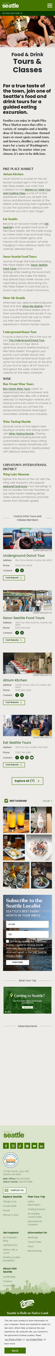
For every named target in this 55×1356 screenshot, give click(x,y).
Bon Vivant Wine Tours (16, 389)
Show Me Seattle (32, 306)
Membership (35, 1251)
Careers (7, 1281)
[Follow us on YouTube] (34, 1146)
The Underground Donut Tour (26, 341)
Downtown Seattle (42, 551)
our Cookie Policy (34, 1339)
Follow (46, 801)
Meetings (33, 1237)
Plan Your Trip (36, 1197)
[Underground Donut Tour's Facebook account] (17, 571)
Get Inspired (10, 1233)
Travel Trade (34, 1242)
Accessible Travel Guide (35, 1215)
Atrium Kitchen (15, 680)
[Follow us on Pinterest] (27, 1146)
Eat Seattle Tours (17, 743)
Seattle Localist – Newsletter (12, 1259)
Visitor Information (34, 1203)
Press (31, 1246)
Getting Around (36, 1209)
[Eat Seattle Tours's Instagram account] (27, 758)
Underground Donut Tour (24, 556)
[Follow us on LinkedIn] (41, 1146)
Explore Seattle (12, 1197)
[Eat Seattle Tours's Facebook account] (17, 758)
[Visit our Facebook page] (6, 1146)
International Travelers (35, 1223)
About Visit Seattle (10, 1270)
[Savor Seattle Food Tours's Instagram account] (22, 633)
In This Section (11, 13)
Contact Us (17, 1190)
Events (6, 1210)
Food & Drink (9, 1206)
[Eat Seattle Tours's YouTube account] (32, 758)
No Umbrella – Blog (10, 1239)
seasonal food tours (15, 487)
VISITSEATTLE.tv (10, 1245)
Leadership (9, 1277)
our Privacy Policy (13, 1339)
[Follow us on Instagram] (13, 1146)
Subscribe (17, 962)
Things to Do (10, 1202)
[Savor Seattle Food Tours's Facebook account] (17, 633)
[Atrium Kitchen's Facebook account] (17, 695)
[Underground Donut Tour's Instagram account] (22, 571)
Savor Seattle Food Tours (23, 618)
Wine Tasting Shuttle (21, 434)
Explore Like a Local (10, 1251)
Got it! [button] (15, 1350)
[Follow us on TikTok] (20, 1146)
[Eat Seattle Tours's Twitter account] (22, 758)
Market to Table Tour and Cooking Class (27, 191)
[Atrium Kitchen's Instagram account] (22, 695)
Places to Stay (10, 1215)
